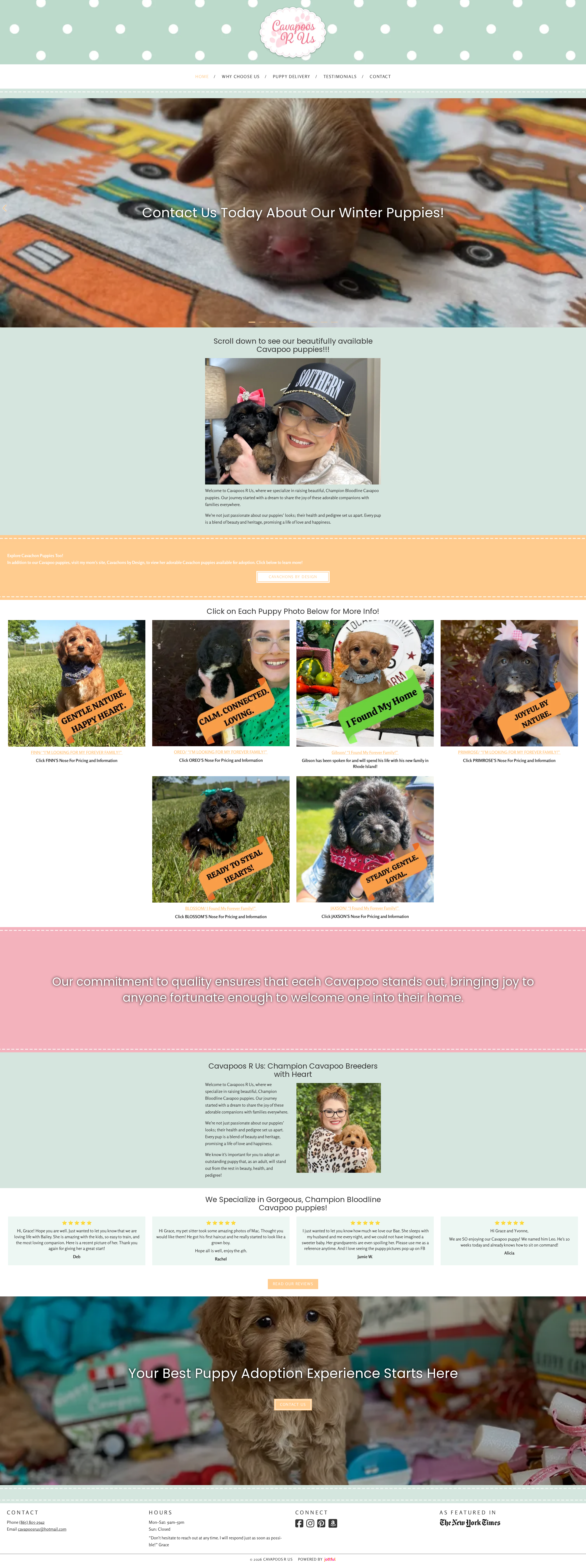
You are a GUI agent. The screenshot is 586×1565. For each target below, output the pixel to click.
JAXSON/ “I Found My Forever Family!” (365, 908)
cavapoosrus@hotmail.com (42, 1529)
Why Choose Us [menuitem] (241, 76)
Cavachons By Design (293, 576)
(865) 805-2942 (32, 1522)
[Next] (581, 208)
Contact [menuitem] (380, 76)
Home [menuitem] (202, 76)
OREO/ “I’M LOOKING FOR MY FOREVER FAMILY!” (221, 751)
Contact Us (293, 1404)
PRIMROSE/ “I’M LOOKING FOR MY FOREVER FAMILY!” (509, 752)
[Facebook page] (299, 1523)
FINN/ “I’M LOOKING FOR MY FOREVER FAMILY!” (77, 752)
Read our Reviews (293, 1284)
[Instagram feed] (310, 1523)
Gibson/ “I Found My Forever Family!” (365, 752)
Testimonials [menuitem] (340, 76)
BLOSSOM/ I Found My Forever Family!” (221, 908)
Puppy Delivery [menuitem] (291, 76)
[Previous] (4, 208)
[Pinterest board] (321, 1523)
